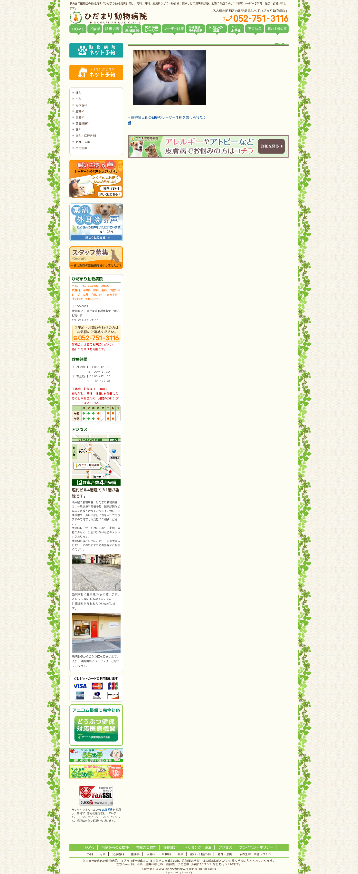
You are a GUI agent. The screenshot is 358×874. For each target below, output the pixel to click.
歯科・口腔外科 (85, 136)
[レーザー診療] (173, 28)
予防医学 (81, 148)
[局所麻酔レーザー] (151, 28)
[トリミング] (216, 28)
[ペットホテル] (236, 28)
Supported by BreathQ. (179, 872)
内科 (78, 99)
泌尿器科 (81, 105)
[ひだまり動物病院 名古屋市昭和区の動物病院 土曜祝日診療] (128, 17)
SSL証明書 (106, 810)
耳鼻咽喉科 (82, 123)
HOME (89, 847)
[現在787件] (96, 197)
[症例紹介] (195, 28)
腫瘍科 (79, 111)
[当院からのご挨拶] (94, 28)
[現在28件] (96, 240)
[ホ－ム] (77, 28)
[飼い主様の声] (277, 28)
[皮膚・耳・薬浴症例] (131, 28)
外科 (78, 93)
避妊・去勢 (82, 142)
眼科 (78, 129)
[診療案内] (112, 28)
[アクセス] (254, 28)
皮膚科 (79, 117)
